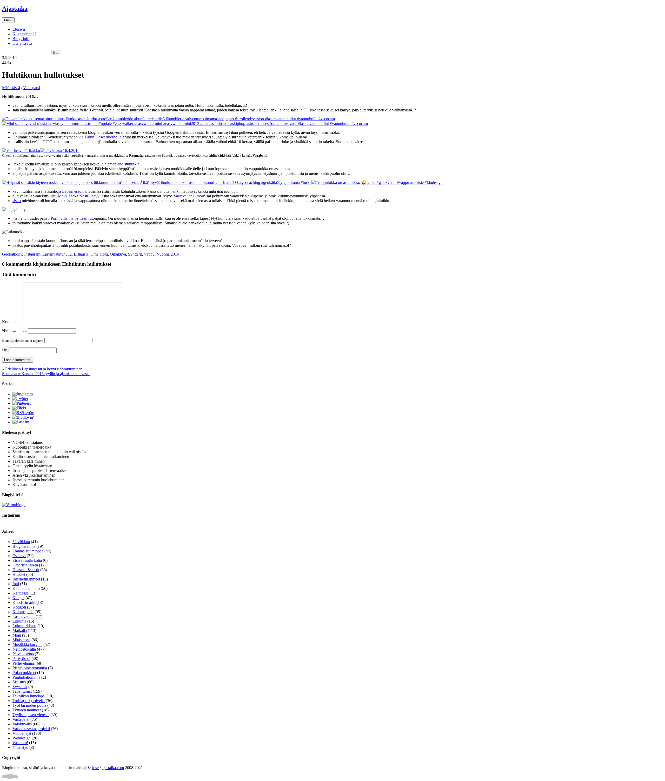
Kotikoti (19, 607)
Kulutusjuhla (23, 612)
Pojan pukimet (24, 672)
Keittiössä (20, 593)
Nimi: (14, 331)
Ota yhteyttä (22, 43)
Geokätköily (12, 254)
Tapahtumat (22, 691)
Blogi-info (20, 38)
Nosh (83, 196)
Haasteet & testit (25, 570)
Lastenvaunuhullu (57, 254)
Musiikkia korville (27, 644)
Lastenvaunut (23, 616)
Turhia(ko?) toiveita (28, 700)
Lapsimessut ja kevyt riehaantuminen (42, 369)
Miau (16, 635)
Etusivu (18, 29)
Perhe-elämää (23, 663)
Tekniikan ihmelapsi (28, 696)
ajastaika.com (113, 767)
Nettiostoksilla (24, 649)
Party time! (21, 658)
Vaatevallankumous (189, 196)
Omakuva (118, 254)
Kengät (18, 598)
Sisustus (19, 682)
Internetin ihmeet (26, 579)
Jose (95, 767)
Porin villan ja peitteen (69, 218)
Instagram (32, 254)
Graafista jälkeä (25, 565)
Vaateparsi (31, 87)
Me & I (64, 196)
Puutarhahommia (26, 677)
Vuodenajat (21, 733)
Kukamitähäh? (24, 34)
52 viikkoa (21, 541)
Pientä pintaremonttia (29, 668)
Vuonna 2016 (168, 254)
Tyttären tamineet (26, 710)
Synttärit (135, 254)
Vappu (149, 254)
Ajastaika (15, 8)
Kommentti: (12, 321)
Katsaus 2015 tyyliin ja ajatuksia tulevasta (46, 373)
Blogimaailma (23, 546)
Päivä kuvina (23, 654)
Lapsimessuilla (74, 191)
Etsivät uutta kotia (27, 560)
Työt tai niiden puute (29, 705)
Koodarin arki (23, 602)
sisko (16, 200)
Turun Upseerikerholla (102, 137)
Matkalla (19, 630)
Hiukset (18, 574)
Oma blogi (99, 254)
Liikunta (19, 621)
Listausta (81, 254)
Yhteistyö (20, 747)
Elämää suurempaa (27, 551)
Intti (15, 584)
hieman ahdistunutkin (121, 164)
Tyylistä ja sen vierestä (30, 714)
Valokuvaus (22, 724)
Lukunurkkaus (24, 626)
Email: (22, 340)
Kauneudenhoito (26, 588)
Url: (5, 350)
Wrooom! (20, 742)
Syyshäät (19, 686)
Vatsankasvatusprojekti (31, 728)
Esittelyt (19, 555)
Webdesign (21, 738)
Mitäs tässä (11, 87)
